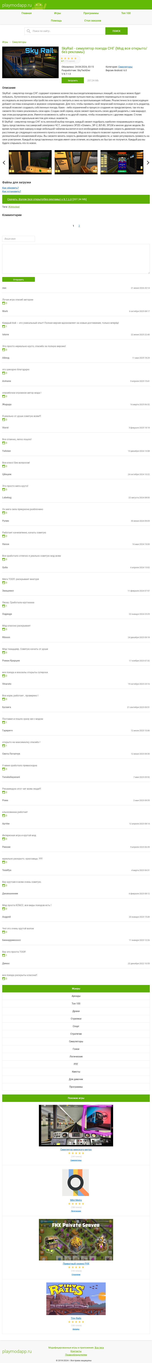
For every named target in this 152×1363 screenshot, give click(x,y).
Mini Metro (76, 1200)
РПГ (76, 1064)
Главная (27, 13)
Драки (76, 1011)
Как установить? (11, 191)
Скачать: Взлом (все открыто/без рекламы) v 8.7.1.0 (39, 199)
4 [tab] (82, 177)
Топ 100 (126, 13)
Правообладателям (76, 1354)
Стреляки (76, 1018)
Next (148, 163)
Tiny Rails (76, 1318)
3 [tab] (78, 177)
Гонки (76, 1049)
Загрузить (73, 80)
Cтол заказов (92, 20)
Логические (76, 1056)
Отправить (18, 279)
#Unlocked (13, 206)
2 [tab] (73, 177)
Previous (4, 163)
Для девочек (76, 1079)
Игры (57, 13)
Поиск (116, 31)
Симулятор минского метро (76, 1149)
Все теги (99, 1347)
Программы (91, 13)
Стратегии (76, 1033)
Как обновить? (10, 187)
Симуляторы (125, 66)
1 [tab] (69, 177)
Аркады (76, 996)
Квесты (76, 1071)
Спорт (76, 1026)
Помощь (56, 20)
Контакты (76, 1351)
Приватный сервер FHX (76, 1263)
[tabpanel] (76, 162)
